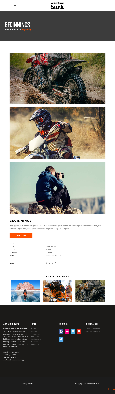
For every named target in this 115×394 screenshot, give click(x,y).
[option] (25, 290)
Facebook (34, 342)
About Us (34, 331)
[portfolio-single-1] (57, 188)
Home (33, 329)
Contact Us (35, 344)
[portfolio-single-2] (57, 133)
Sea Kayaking (36, 339)
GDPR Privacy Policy (92, 331)
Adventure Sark (12, 30)
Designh (30, 383)
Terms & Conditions (92, 329)
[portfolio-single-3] (57, 78)
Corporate (35, 336)
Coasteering (35, 334)
